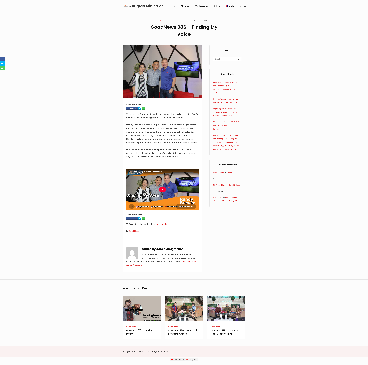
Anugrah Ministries (146, 6)
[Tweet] (139, 108)
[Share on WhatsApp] (143, 108)
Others (217, 6)
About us (185, 6)
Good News (134, 231)
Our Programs (201, 6)
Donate (230, 173)
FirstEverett (217, 197)
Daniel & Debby (235, 185)
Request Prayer (228, 179)
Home (173, 6)
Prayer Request (229, 191)
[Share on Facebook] (132, 108)
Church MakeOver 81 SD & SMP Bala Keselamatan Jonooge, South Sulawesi (227, 125)
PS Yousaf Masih (219, 185)
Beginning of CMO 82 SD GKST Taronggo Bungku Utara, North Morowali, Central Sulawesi (225, 112)
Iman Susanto (218, 173)
